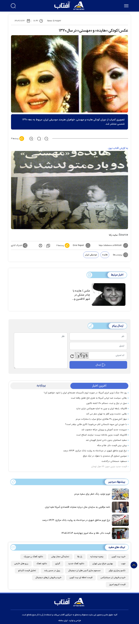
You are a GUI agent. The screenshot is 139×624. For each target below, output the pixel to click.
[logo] (70, 5)
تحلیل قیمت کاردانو (27, 570)
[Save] (48, 245)
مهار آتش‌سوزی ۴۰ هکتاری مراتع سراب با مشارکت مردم (101, 419)
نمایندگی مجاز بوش (60, 556)
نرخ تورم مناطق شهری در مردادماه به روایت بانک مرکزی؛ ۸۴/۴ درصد (95, 450)
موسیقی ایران (91, 255)
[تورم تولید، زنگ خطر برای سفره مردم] (119, 494)
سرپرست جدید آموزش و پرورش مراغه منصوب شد (104, 429)
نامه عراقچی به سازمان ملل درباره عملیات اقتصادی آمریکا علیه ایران (77, 507)
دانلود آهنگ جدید (76, 563)
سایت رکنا (113, 235)
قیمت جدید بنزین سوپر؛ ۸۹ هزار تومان (109, 466)
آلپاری (57, 563)
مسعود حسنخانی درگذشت (114, 461)
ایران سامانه (62, 620)
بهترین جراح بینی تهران (102, 563)
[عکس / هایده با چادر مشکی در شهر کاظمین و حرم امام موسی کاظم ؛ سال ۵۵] (108, 294)
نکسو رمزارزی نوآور (117, 570)
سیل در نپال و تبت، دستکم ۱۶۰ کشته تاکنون (106, 403)
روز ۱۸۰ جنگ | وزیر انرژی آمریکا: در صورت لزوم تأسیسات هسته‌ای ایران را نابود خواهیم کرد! (85, 393)
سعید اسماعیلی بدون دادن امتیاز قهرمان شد (106, 440)
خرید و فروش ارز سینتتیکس (113, 577)
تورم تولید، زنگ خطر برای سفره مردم (92, 494)
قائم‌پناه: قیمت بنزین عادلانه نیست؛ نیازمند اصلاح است (101, 435)
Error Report (78, 245)
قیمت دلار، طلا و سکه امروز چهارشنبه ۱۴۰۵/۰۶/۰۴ (85, 533)
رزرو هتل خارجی (21, 563)
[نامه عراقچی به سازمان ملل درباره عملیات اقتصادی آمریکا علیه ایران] (119, 507)
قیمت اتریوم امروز (117, 584)
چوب (123, 563)
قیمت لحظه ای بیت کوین (81, 577)
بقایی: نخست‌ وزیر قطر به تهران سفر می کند (106, 414)
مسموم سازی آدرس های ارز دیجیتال (84, 570)
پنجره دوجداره (96, 556)
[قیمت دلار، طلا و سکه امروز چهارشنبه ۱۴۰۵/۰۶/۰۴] (119, 533)
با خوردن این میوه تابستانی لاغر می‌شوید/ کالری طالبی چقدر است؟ (96, 424)
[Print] (40, 245)
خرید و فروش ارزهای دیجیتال (48, 577)
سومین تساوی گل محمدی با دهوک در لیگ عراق (105, 456)
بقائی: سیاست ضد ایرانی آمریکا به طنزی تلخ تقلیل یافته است (99, 398)
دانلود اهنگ (41, 563)
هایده (104, 255)
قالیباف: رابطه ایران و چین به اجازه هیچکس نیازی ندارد (101, 408)
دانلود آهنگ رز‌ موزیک (33, 556)
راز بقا (79, 556)
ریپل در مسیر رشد (52, 570)
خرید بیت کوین (118, 556)
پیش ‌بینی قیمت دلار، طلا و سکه (112, 445)
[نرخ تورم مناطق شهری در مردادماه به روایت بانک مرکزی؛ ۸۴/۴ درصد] (119, 520)
